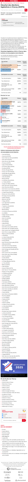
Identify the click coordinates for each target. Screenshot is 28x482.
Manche (22, 3)
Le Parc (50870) (5, 207)
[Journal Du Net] (7, 475)
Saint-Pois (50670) (6, 256)
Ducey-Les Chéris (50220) (8, 171)
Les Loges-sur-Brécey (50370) (9, 347)
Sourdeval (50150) (6, 168)
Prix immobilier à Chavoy (8, 404)
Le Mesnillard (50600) (7, 306)
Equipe (11, 462)
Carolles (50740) (5, 216)
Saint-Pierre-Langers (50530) (8, 232)
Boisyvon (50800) (6, 351)
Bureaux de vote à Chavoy (8, 25)
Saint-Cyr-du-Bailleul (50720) (8, 283)
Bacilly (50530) (5, 209)
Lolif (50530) (5, 235)
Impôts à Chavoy (6, 389)
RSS (10, 463)
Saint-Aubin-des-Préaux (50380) (9, 254)
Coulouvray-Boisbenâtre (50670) (9, 247)
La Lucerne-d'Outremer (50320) (9, 211)
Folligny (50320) (5, 201)
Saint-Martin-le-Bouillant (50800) (9, 294)
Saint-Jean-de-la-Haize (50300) (13, 12)
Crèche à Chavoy (6, 385)
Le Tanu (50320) (6, 263)
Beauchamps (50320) (7, 259)
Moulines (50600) (6, 295)
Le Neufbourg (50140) (7, 273)
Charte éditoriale (16, 462)
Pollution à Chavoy (6, 397)
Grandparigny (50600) (7, 175)
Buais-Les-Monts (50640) (8, 233)
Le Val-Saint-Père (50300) (8, 180)
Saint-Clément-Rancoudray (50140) (10, 242)
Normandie (16, 3)
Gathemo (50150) (6, 302)
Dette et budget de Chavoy (8, 391)
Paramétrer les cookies (8, 465)
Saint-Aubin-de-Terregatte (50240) (10, 228)
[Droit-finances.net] (20, 475)
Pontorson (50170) (6, 163)
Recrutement (14, 463)
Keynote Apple (5, 434)
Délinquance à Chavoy (7, 396)
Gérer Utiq (15, 465)
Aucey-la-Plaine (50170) (7, 268)
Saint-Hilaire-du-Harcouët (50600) (10, 157)
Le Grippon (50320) (6, 275)
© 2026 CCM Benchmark (17, 466)
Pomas (4, 429)
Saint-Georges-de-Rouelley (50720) (10, 249)
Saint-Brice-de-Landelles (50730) (9, 226)
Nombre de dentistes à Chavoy (9, 401)
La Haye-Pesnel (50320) (7, 192)
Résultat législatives (7, 3)
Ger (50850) (4, 213)
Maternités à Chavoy (7, 384)
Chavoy (16, 22)
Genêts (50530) (5, 257)
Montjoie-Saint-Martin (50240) (9, 311)
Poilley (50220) (5, 204)
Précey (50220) (5, 240)
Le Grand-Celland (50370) (8, 237)
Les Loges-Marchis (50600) (8, 202)
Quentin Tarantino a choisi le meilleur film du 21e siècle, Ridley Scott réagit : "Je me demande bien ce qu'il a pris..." (14, 446)
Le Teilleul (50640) (6, 182)
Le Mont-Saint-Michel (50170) (9, 357)
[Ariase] (7, 480)
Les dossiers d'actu (7, 417)
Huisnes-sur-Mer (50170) (8, 332)
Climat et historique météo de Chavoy (11, 392)
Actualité (5, 414)
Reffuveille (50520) (6, 244)
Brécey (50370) (5, 178)
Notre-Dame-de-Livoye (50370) (9, 333)
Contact (25, 462)
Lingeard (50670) (6, 354)
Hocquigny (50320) (6, 325)
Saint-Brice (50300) (6, 342)
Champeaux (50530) (6, 282)
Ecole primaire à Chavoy (7, 382)
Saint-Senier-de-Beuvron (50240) (9, 289)
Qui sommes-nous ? (5, 462)
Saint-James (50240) (7, 159)
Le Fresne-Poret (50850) (7, 318)
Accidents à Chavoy (6, 394)
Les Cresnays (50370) (7, 316)
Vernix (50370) (5, 337)
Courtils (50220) (5, 320)
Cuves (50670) (5, 307)
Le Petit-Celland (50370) (7, 328)
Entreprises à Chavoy (7, 403)
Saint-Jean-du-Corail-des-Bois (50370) (11, 356)
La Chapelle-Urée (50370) (8, 330)
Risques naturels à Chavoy (8, 399)
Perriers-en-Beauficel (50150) (8, 321)
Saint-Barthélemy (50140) (8, 285)
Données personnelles (21, 463)
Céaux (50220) (5, 266)
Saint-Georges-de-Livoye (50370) (9, 323)
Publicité (21, 462)
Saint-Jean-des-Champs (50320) (9, 185)
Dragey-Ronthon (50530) (8, 214)
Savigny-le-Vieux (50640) (7, 271)
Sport (4, 416)
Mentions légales (21, 465)
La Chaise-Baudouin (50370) (8, 261)
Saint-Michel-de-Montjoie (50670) (10, 287)
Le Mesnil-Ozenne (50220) (8, 304)
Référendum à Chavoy (7, 406)
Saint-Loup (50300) (6, 225)
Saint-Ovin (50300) (6, 218)
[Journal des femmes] (7, 472)
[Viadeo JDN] (20, 478)
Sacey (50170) (5, 251)
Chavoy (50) (4, 380)
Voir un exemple (22, 414)
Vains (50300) (5, 220)
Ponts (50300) (8, 14)
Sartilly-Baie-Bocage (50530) (8, 173)
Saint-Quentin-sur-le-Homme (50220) (11, 190)
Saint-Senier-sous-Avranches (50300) (10, 188)
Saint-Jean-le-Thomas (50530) (9, 270)
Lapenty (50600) (6, 276)
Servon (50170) (5, 309)
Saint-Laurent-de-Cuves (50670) (9, 252)
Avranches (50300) (6, 156)
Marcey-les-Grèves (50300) (8, 194)
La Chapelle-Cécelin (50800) (8, 314)
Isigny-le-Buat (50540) (7, 164)
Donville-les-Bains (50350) (8, 166)
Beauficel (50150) (6, 345)
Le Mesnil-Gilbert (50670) (8, 340)
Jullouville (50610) (6, 176)
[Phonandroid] (20, 480)
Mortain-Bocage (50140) (7, 170)
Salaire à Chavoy (5, 387)
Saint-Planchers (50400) (7, 187)
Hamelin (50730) (6, 349)
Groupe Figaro (9, 466)
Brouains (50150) (6, 344)
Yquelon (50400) (6, 197)
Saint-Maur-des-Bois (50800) (8, 338)
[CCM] (20, 472)
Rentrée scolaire (6, 433)
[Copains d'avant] (7, 478)
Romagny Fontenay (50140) (8, 195)
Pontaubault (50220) (7, 239)
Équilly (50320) (5, 326)
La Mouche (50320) (6, 313)
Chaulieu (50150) (6, 299)
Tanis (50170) (5, 301)
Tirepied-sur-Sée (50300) (8, 206)
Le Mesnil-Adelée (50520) (8, 335)
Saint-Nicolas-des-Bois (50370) (9, 352)
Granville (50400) (6, 154)
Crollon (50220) (5, 292)
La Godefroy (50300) (6, 290)
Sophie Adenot (5, 431)
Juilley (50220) (5, 223)
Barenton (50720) (6, 199)
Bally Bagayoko (5, 436)
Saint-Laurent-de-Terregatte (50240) (10, 230)
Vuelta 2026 (5, 438)
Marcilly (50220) (5, 280)
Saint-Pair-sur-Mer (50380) (8, 161)
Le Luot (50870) (5, 297)
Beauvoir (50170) (6, 264)
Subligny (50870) (6, 278)
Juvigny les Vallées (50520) (8, 183)
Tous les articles (5, 463)
